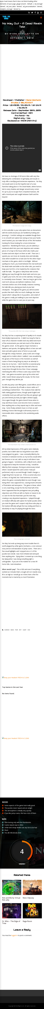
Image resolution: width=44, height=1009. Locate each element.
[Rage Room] (32, 918)
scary (24, 629)
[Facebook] (35, 12)
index (12, 629)
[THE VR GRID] (6, 19)
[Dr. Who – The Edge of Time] (11, 918)
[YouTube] (38, 12)
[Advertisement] (22, 70)
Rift (20, 629)
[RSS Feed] (29, 12)
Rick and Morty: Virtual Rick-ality (11, 899)
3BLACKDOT (27, 103)
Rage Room (27, 921)
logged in (14, 935)
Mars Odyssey (28, 898)
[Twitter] (32, 12)
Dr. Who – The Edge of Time (11, 922)
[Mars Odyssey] (32, 894)
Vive (29, 629)
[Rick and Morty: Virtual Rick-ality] (11, 894)
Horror (6, 629)
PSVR (16, 629)
